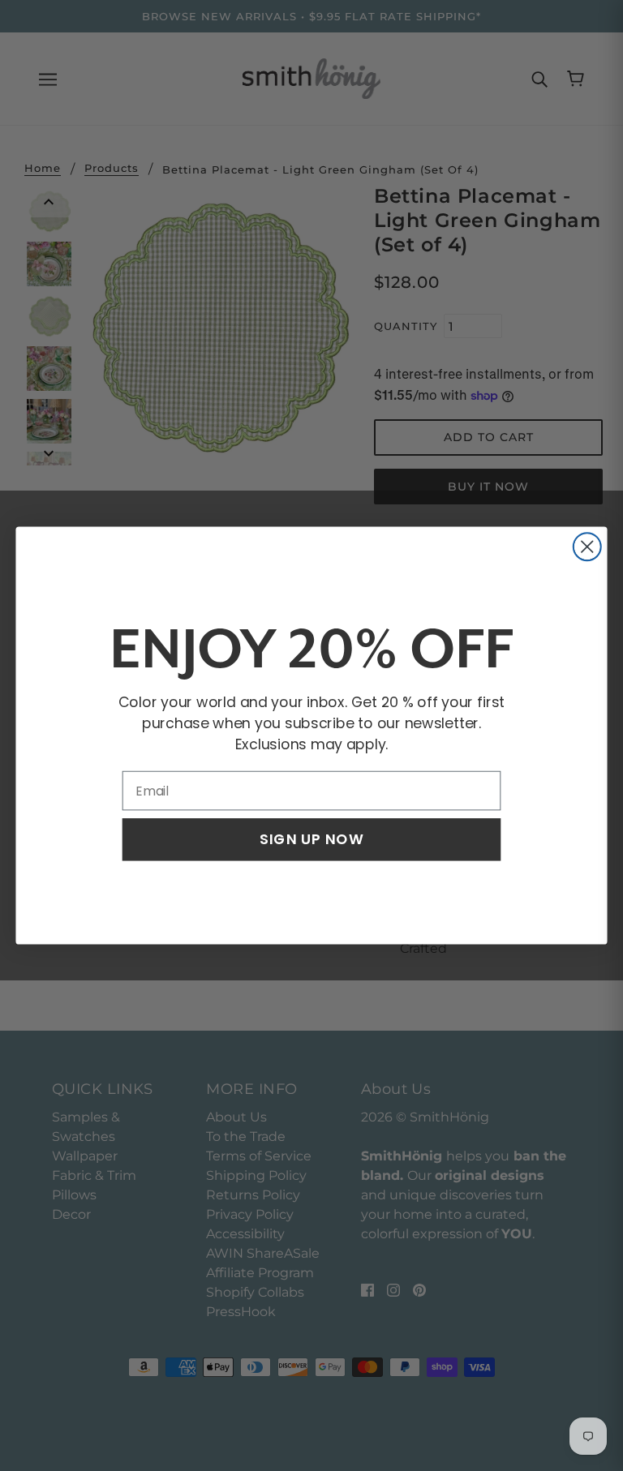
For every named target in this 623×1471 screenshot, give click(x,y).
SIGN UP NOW (311, 839)
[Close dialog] (587, 546)
